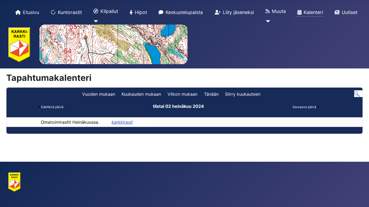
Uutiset (349, 12)
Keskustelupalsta (184, 12)
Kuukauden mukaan (141, 94)
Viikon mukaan (182, 94)
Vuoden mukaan (98, 94)
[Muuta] (266, 21)
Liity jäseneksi (238, 12)
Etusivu (31, 12)
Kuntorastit (70, 12)
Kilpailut (109, 11)
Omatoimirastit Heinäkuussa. (70, 122)
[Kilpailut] (94, 21)
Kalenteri (313, 12)
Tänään (211, 94)
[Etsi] (357, 93)
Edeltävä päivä (52, 107)
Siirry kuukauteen (242, 94)
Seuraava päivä (304, 107)
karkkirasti (122, 122)
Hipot (141, 12)
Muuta (279, 11)
